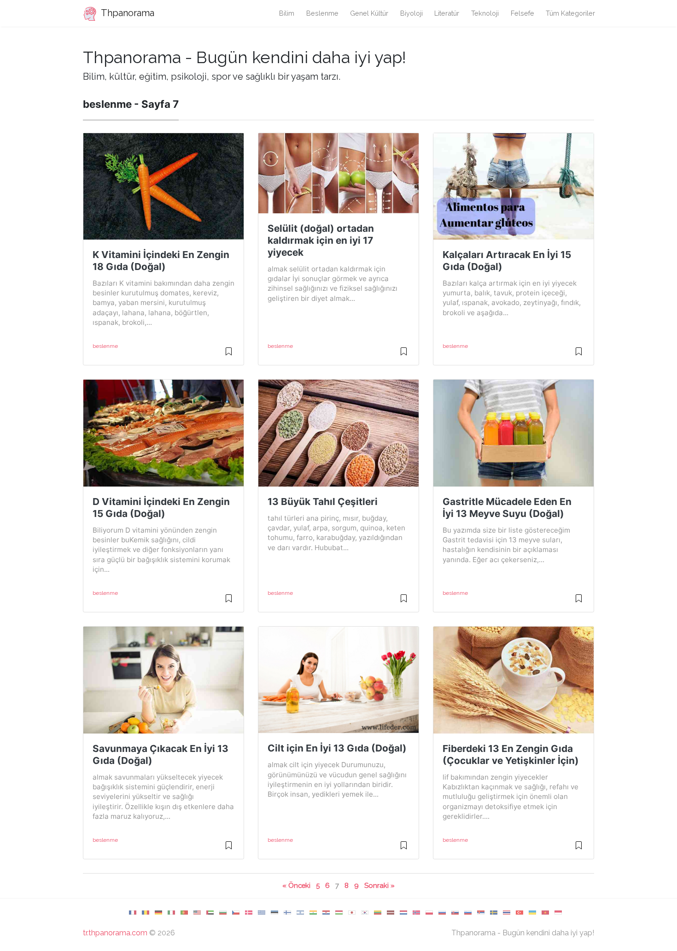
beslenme (322, 13)
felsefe (522, 13)
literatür (446, 13)
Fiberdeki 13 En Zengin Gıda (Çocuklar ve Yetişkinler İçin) (511, 754)
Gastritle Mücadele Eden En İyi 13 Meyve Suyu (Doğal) (507, 507)
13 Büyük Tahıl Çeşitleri (323, 501)
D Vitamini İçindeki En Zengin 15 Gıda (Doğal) (161, 507)
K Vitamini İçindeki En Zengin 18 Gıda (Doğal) (161, 260)
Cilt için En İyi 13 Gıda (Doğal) (337, 748)
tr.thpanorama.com (115, 932)
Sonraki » (379, 885)
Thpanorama (126, 12)
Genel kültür (369, 13)
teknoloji (485, 13)
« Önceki (296, 885)
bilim (286, 13)
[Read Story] (228, 355)
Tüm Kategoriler (570, 13)
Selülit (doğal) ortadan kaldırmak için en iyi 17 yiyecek (321, 240)
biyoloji (411, 13)
